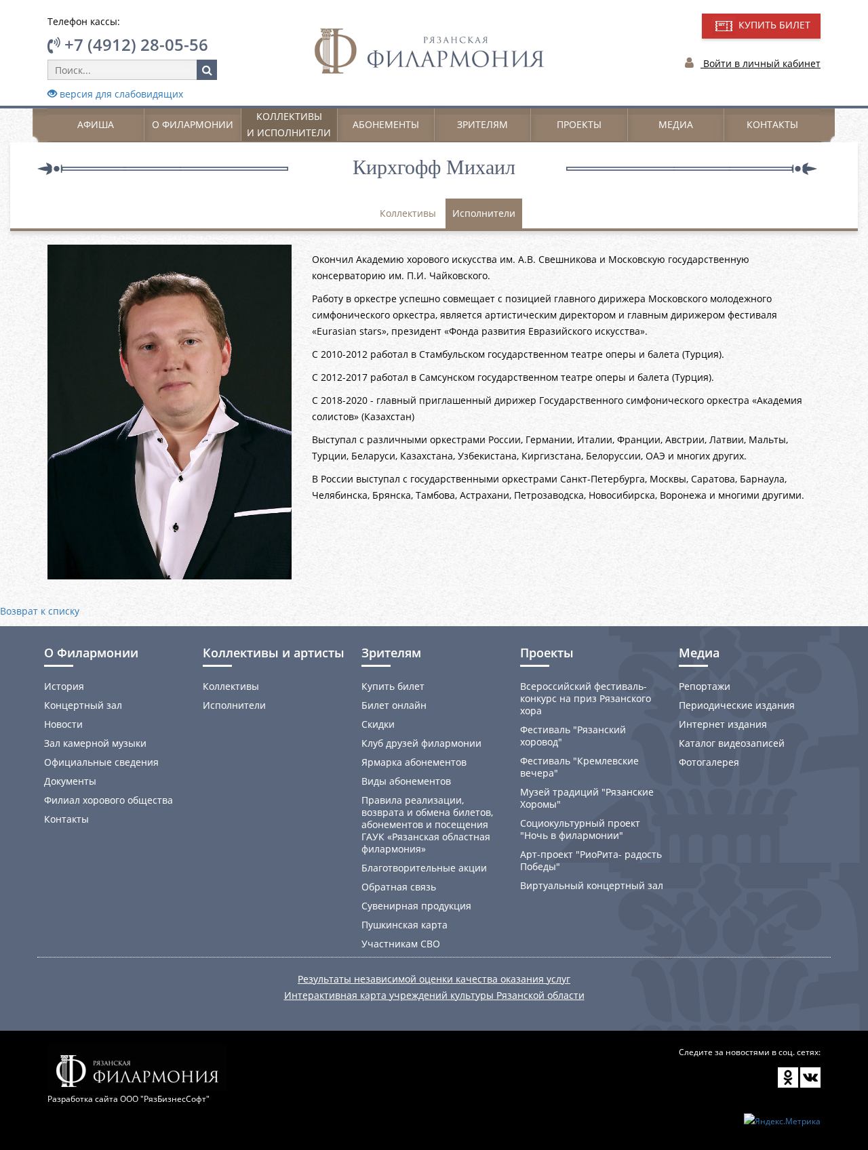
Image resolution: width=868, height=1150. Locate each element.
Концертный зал (83, 705)
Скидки (378, 724)
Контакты (772, 124)
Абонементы (386, 124)
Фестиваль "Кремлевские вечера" (579, 766)
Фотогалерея (709, 762)
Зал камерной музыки (95, 743)
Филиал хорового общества (108, 800)
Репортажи (704, 686)
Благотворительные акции (424, 867)
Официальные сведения (101, 762)
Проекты (579, 124)
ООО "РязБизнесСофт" (165, 1099)
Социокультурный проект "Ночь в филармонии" (580, 829)
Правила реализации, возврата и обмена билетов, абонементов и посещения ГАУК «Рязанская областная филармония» (427, 824)
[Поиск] (207, 70)
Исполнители (483, 213)
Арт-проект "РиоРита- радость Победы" (591, 860)
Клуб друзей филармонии (421, 743)
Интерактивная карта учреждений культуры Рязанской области (434, 995)
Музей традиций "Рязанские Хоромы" (587, 797)
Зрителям (482, 124)
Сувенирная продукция (416, 905)
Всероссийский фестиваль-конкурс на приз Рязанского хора (585, 698)
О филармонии (192, 124)
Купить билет (393, 686)
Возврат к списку (39, 610)
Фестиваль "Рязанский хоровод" (573, 735)
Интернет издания (723, 724)
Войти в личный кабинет (761, 63)
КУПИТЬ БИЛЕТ (773, 24)
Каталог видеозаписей (732, 743)
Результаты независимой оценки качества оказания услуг (434, 978)
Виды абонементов (406, 781)
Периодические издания (737, 705)
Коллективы (408, 213)
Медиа (675, 124)
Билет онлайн (394, 705)
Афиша (95, 124)
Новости (63, 724)
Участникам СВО (400, 943)
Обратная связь (398, 886)
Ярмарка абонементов (414, 762)
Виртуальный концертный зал (591, 885)
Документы (70, 781)
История (64, 686)
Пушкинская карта (404, 924)
